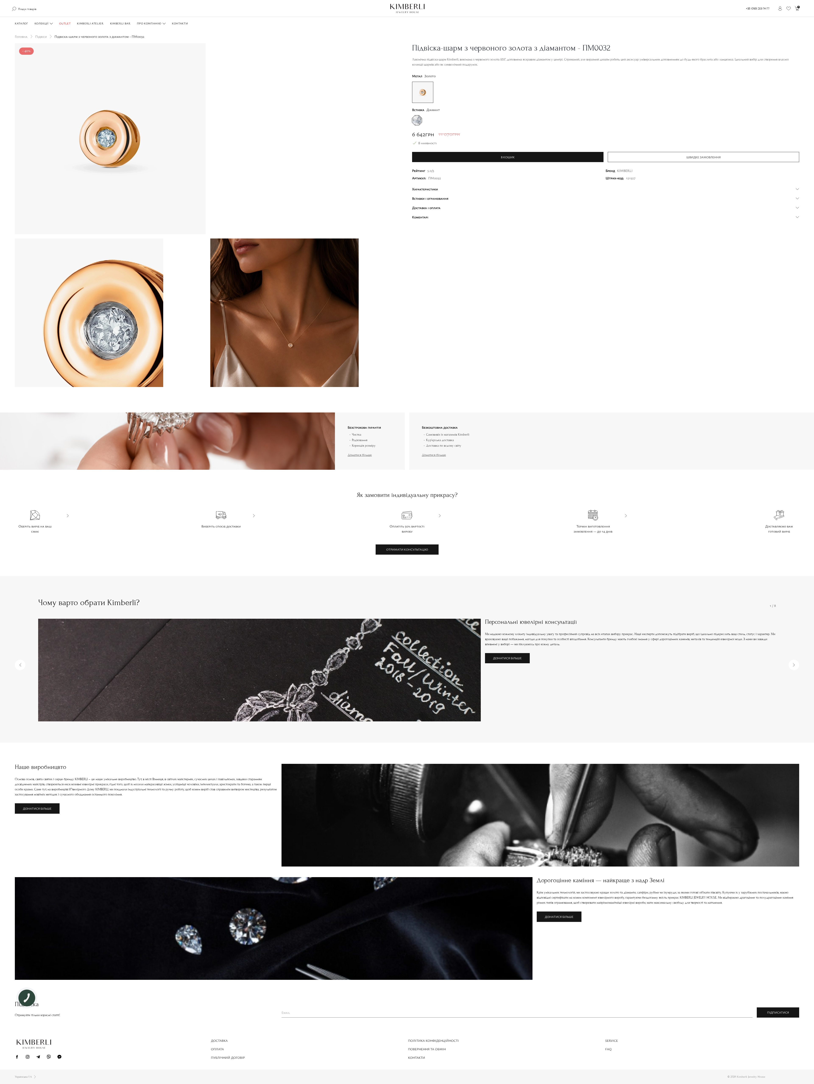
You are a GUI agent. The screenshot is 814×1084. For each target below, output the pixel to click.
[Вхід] (780, 8)
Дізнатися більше (360, 455)
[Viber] (49, 1057)
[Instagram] (27, 1057)
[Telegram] (38, 1057)
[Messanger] (59, 1057)
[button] (20, 665)
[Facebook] (17, 1057)
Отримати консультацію (407, 549)
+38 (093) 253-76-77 (757, 8)
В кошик (508, 157)
